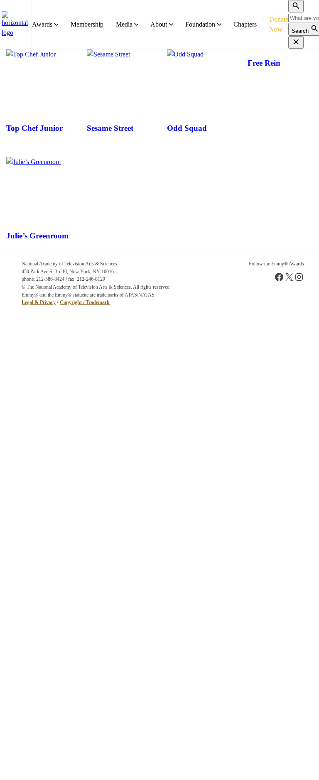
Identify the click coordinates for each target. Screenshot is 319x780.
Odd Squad (187, 128)
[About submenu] (171, 24)
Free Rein (264, 63)
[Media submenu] (136, 24)
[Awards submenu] (56, 24)
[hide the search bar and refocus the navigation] (296, 42)
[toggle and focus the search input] (296, 6)
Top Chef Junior (34, 128)
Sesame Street (110, 128)
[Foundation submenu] (219, 24)
